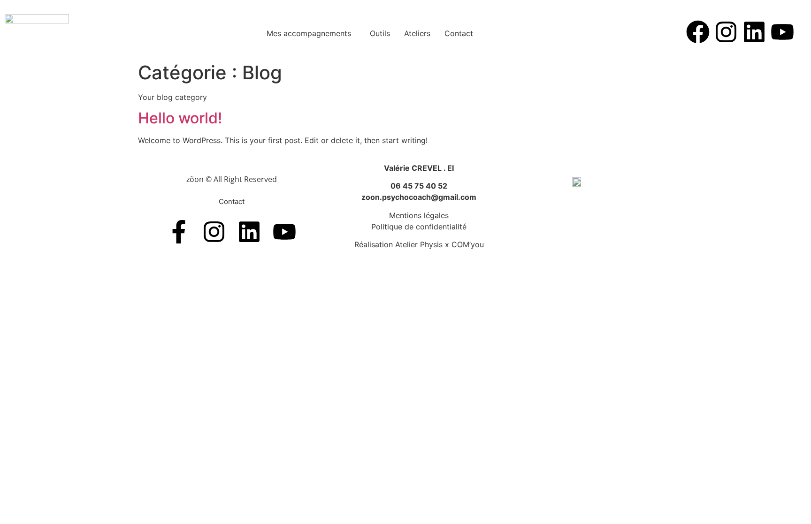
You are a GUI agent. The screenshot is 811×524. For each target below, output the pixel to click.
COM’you (467, 244)
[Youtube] (782, 32)
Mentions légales (419, 215)
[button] (311, 33)
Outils (380, 33)
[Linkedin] (754, 32)
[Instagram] (726, 32)
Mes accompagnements (309, 33)
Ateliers (417, 33)
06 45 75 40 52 (418, 185)
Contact (458, 33)
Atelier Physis (419, 244)
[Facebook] (698, 32)
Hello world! (180, 118)
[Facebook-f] (179, 231)
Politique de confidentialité (419, 226)
